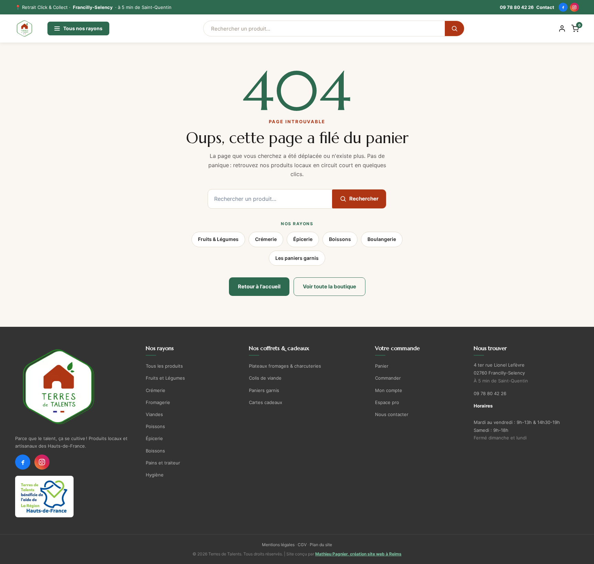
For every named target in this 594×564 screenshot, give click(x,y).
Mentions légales (278, 544)
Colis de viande (265, 378)
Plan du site (321, 544)
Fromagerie (158, 402)
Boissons (340, 239)
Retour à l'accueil (259, 286)
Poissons (155, 426)
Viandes (154, 414)
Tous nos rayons (82, 28)
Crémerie (266, 239)
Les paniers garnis (297, 258)
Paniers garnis (264, 390)
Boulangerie (381, 239)
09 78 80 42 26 (517, 7)
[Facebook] (563, 7)
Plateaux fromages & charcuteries (285, 366)
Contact (545, 7)
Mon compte (388, 390)
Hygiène (155, 474)
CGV (302, 544)
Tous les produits (164, 366)
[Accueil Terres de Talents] (74, 387)
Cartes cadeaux (265, 402)
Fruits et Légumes (165, 378)
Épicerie (302, 239)
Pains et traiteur (163, 462)
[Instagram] (574, 7)
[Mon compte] (562, 28)
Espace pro (387, 402)
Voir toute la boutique (329, 286)
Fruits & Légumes (218, 239)
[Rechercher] (454, 28)
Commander (388, 378)
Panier (381, 366)
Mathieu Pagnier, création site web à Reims (358, 553)
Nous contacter (391, 414)
